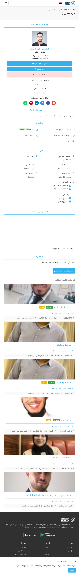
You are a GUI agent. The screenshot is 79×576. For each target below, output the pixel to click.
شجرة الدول (22, 551)
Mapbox (60, 249)
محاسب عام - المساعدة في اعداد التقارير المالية (49, 495)
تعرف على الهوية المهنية (39, 49)
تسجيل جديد (71, 551)
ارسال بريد (40, 69)
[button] (69, 232)
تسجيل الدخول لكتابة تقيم (63, 270)
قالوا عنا (47, 551)
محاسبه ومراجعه (63, 345)
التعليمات (47, 554)
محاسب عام (63, 9)
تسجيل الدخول (70, 547)
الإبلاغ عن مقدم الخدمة (38, 80)
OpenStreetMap (68, 249)
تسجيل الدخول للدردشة (40, 63)
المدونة (48, 547)
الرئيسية (72, 9)
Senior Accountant (62, 458)
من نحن (23, 547)
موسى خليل (39, 52)
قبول (72, 570)
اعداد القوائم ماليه (62, 307)
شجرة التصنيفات (20, 554)
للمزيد (18, 565)
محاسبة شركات (52, 9)
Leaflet (53, 249)
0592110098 (29, 135)
